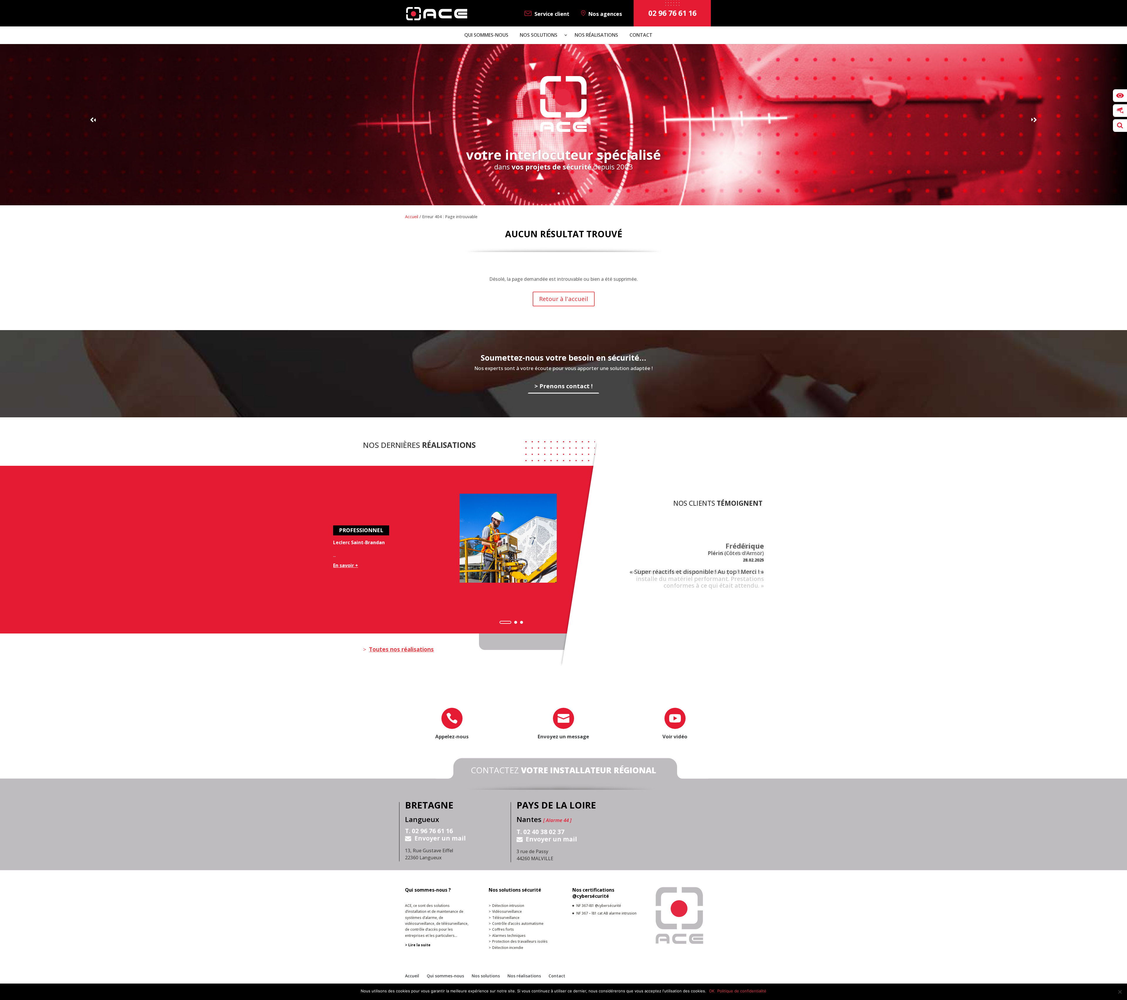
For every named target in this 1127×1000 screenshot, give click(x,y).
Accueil (411, 216)
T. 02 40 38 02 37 (540, 832)
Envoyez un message (563, 736)
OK (711, 991)
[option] (456, 547)
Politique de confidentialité (741, 991)
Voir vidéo (674, 736)
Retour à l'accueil (563, 299)
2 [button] (515, 622)
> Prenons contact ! (563, 386)
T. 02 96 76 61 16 (429, 831)
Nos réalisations (596, 35)
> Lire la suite (418, 944)
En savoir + (345, 565)
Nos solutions (538, 35)
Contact (641, 35)
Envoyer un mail (440, 838)
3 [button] (521, 622)
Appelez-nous (452, 736)
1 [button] (505, 622)
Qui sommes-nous (486, 35)
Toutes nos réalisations (401, 649)
